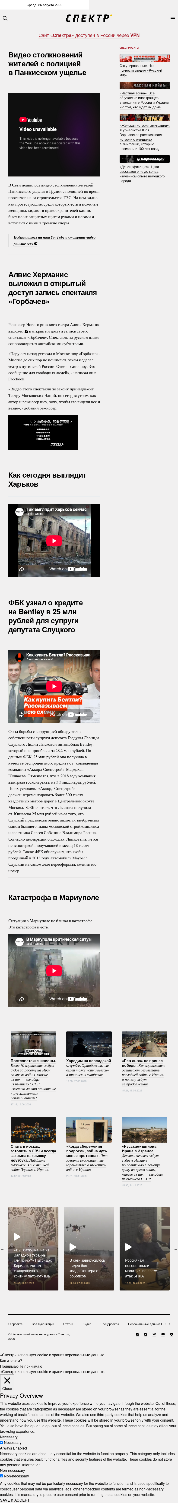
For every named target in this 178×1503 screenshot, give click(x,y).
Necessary (13, 1442)
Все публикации (43, 1324)
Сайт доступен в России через (89, 35)
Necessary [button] (9, 1437)
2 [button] (85, 1294)
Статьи (68, 1324)
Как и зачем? (11, 1360)
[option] (33, 1248)
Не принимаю (30, 1366)
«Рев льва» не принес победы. (143, 1072)
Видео (87, 1324)
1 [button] (78, 1294)
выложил (16, 331)
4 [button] (99, 1294)
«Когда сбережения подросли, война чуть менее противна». (87, 1158)
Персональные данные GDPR (149, 1324)
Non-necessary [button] (12, 1470)
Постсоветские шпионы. (33, 1079)
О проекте (15, 1324)
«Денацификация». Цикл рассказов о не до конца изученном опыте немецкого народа (142, 173)
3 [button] (92, 1294)
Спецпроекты (129, 47)
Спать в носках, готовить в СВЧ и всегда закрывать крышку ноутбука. (33, 1158)
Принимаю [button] (9, 1366)
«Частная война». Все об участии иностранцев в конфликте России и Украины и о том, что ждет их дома (144, 99)
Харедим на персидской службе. (88, 1067)
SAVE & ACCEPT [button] (15, 1500)
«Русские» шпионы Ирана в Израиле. (142, 1162)
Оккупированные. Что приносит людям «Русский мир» (141, 70)
